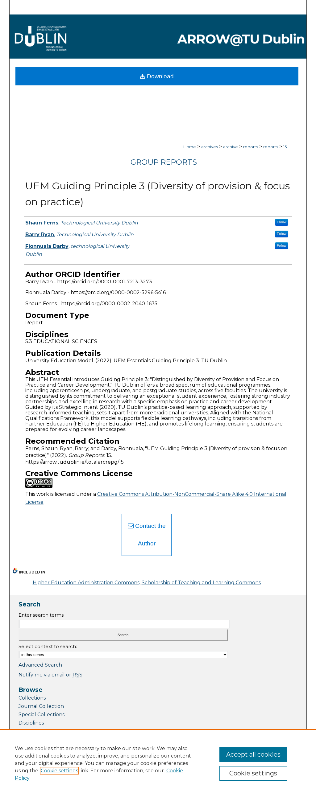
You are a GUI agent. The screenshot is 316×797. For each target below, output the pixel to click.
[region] (158, 763)
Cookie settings (59, 771)
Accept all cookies (253, 754)
